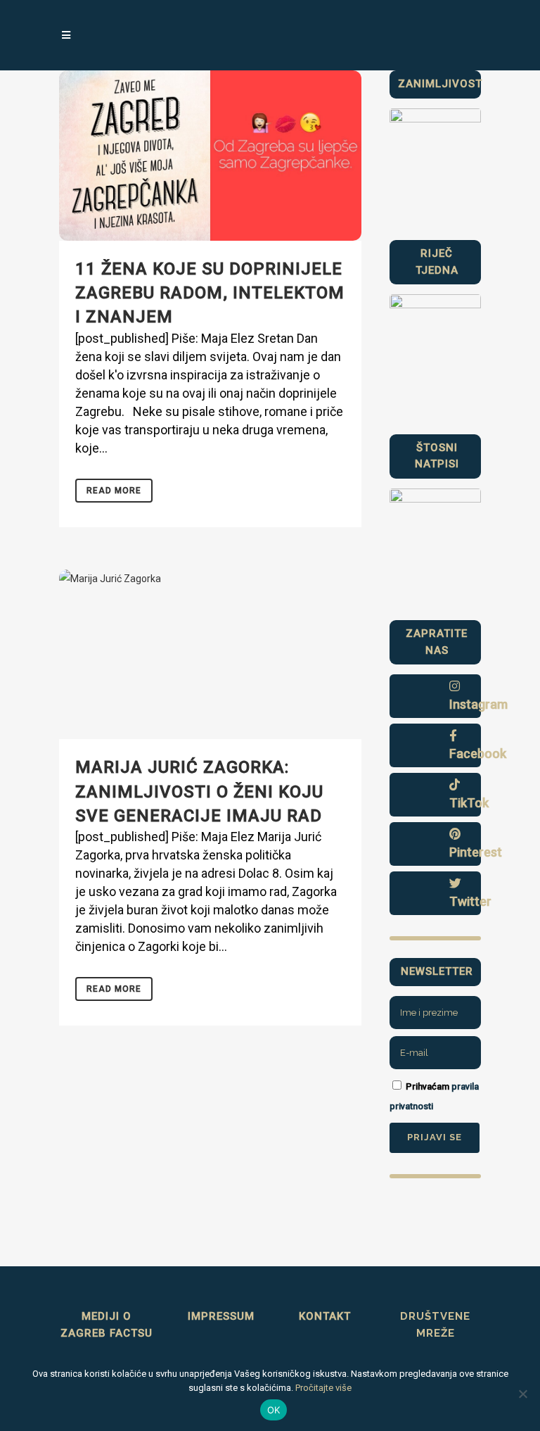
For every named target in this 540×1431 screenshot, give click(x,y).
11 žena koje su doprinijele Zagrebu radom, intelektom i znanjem (210, 293)
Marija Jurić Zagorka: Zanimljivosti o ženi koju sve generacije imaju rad (199, 791)
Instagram (478, 704)
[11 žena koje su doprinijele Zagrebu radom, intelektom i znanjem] (210, 155)
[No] (522, 1394)
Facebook (477, 753)
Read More (113, 491)
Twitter (470, 901)
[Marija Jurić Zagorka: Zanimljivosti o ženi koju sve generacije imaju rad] (210, 654)
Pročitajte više (323, 1387)
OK (274, 1410)
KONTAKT (325, 1316)
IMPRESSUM (221, 1316)
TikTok (469, 802)
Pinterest (475, 852)
